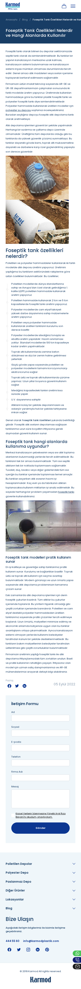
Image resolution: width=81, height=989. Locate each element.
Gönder (41, 828)
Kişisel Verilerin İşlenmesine (31, 813)
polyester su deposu (18, 110)
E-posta (16, 742)
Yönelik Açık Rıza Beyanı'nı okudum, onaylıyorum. (41, 815)
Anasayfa (11, 19)
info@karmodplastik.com (41, 941)
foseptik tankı (66, 492)
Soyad (15, 727)
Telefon (16, 756)
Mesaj (15, 786)
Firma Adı (17, 771)
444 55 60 (12, 941)
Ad (13, 712)
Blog (25, 19)
